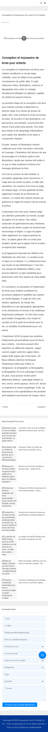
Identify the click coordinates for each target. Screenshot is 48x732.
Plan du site (12, 727)
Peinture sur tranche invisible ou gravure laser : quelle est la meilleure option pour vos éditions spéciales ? (31, 467)
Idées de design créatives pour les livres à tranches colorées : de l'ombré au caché (32, 562)
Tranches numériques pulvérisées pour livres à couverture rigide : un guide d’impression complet (32, 581)
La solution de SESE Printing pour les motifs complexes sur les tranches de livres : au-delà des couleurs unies (31, 537)
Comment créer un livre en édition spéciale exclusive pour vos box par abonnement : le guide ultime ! (32, 429)
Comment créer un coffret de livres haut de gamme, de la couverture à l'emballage (30, 448)
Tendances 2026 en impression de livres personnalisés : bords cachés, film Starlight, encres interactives (32, 489)
